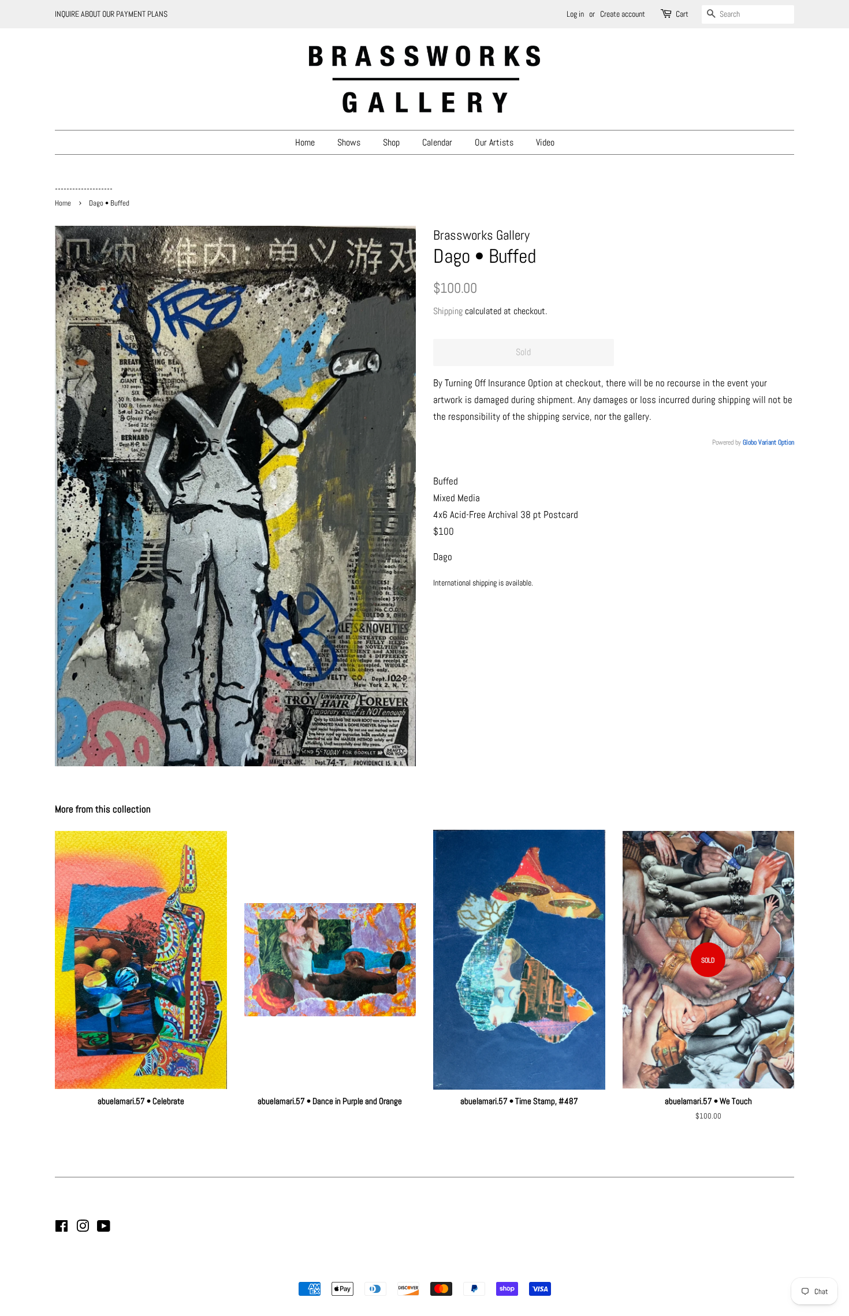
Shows (348, 142)
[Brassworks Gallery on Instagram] (82, 1228)
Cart (682, 14)
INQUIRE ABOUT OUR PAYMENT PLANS (111, 14)
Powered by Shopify (483, 1269)
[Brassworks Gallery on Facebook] (61, 1228)
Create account (622, 14)
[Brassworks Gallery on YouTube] (103, 1228)
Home (305, 142)
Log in (575, 14)
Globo (750, 442)
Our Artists (494, 142)
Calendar (437, 142)
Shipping (448, 311)
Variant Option (776, 442)
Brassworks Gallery (422, 1269)
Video (545, 142)
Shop (391, 142)
